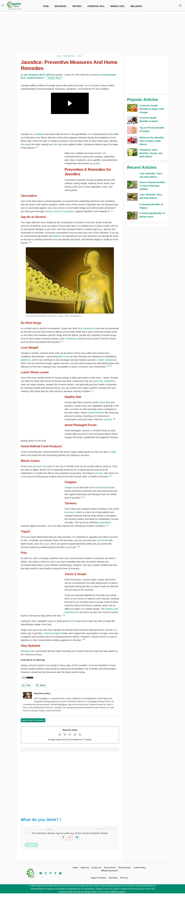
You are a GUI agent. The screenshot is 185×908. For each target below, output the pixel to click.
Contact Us (96, 868)
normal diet (102, 540)
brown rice (41, 466)
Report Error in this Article (33, 720)
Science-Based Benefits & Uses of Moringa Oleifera (152, 185)
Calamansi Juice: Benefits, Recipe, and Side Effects (150, 153)
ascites (96, 163)
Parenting (113, 878)
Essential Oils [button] (96, 6)
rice (53, 466)
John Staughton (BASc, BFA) (37, 75)
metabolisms (71, 338)
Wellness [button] (136, 6)
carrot (72, 621)
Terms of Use (110, 868)
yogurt (46, 544)
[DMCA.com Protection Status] (27, 677)
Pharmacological (52, 633)
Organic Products (98, 878)
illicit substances (86, 328)
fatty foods (63, 356)
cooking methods (95, 412)
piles (23, 144)
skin (56, 144)
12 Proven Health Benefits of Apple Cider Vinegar (151, 109)
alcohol (57, 236)
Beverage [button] (60, 6)
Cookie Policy (139, 868)
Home (75, 868)
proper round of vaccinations (60, 211)
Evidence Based (53, 78)
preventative (105, 522)
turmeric (71, 512)
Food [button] (46, 6)
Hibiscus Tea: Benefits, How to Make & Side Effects (151, 141)
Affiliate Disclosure (109, 871)
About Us (85, 868)
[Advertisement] (70, 783)
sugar (113, 452)
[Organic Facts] (14, 6)
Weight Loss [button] (117, 6)
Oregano (69, 487)
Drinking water (28, 651)
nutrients (107, 419)
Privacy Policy (124, 868)
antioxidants (104, 487)
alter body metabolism (104, 381)
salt (91, 434)
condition (39, 134)
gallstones (26, 360)
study (100, 473)
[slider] (69, 734)
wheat (102, 402)
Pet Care (124, 878)
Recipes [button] (77, 6)
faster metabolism (108, 360)
